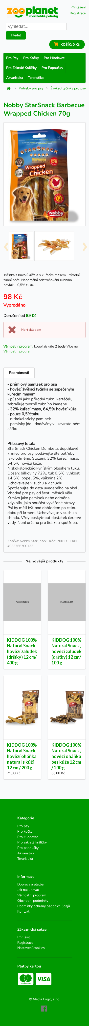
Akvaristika (14, 77)
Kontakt (23, 911)
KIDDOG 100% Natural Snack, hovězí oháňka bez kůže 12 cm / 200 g (66, 756)
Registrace (78, 13)
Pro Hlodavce (54, 58)
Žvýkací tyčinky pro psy (68, 88)
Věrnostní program (17, 351)
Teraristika (36, 77)
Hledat (16, 35)
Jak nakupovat (28, 889)
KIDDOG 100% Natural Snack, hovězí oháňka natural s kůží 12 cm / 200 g (22, 756)
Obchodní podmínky (32, 900)
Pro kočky (31, 58)
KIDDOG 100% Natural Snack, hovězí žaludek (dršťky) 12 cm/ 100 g (66, 651)
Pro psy (12, 58)
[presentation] (6, 245)
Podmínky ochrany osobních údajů (43, 906)
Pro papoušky (52, 67)
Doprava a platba (30, 884)
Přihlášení (78, 7)
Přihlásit (23, 937)
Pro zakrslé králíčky (21, 67)
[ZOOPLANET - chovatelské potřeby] (32, 12)
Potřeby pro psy (31, 88)
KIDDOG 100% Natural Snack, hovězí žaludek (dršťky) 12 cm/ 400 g (22, 651)
